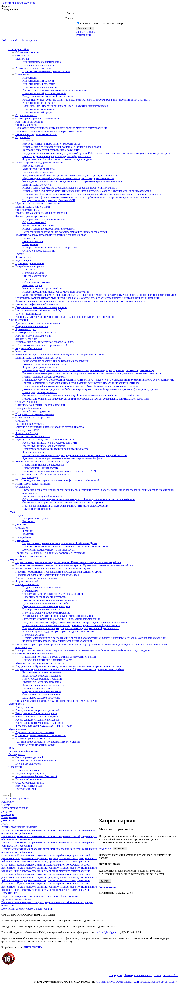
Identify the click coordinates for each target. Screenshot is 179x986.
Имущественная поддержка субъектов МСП (48, 200)
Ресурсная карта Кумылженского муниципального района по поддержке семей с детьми (68, 666)
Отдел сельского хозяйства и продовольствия (42, 474)
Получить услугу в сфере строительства (46, 612)
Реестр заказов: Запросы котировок (36, 713)
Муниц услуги (17, 729)
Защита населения (26, 338)
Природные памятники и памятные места (47, 659)
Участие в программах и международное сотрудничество (49, 426)
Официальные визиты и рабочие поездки (40, 404)
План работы (30, 244)
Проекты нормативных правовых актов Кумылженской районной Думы (65, 546)
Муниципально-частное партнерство (37, 203)
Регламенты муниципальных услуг (36, 577)
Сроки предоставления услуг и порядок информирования (56, 156)
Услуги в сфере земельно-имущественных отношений (47, 741)
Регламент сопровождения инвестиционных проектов (54, 90)
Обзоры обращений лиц (29, 782)
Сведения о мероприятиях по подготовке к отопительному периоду (62, 502)
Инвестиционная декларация (39, 87)
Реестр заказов (24, 707)
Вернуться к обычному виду (18, 2)
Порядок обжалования (28, 779)
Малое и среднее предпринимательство (39, 162)
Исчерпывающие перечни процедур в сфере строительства (57, 615)
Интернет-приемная (27, 769)
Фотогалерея (23, 256)
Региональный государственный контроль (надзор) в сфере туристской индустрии (64, 316)
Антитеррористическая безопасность (37, 332)
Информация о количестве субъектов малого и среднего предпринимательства (69, 187)
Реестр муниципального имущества (43, 445)
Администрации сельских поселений (37, 323)
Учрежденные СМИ (27, 430)
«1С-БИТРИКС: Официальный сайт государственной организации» (137, 981)
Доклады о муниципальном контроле (44, 363)
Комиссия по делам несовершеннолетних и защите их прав (50, 234)
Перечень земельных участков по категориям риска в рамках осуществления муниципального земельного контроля (91, 373)
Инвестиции (22, 74)
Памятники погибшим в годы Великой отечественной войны (59, 656)
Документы (22, 540)
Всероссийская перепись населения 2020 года (42, 461)
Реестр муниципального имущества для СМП (49, 442)
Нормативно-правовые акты (39, 225)
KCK (4, 823)
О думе (19, 515)
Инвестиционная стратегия (38, 83)
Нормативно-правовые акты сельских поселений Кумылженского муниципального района (69, 669)
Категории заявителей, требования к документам (51, 149)
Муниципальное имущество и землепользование (44, 439)
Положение (29, 238)
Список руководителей (29, 757)
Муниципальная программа (39, 168)
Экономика (22, 58)
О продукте (115, 975)
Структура (21, 420)
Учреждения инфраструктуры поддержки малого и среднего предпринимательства (72, 181)
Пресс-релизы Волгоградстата (40, 467)
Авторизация (21, 798)
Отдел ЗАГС (22, 137)
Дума (11, 511)
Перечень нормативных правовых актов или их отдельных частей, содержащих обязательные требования (85, 398)
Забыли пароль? (85, 31)
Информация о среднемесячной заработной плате (45, 341)
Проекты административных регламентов (40, 735)
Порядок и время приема (30, 773)
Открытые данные (26, 401)
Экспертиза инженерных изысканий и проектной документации (61, 618)
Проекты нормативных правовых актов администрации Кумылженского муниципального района (74, 565)
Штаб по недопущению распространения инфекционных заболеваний (57, 480)
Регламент (28, 521)
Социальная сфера (26, 124)
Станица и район (18, 49)
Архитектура (30, 590)
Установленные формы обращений (36, 776)
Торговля (27, 278)
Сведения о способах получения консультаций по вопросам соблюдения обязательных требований (81, 395)
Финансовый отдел (26, 433)
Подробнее (105, 848)
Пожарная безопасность (29, 408)
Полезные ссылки (33, 272)
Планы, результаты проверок (39, 392)
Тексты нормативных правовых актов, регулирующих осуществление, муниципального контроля (80, 382)
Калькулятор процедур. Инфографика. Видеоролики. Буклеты (59, 631)
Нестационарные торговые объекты (43, 288)
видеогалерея (23, 260)
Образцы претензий (34, 222)
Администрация (18, 319)
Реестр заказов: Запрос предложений (37, 710)
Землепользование (33, 452)
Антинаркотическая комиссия (33, 483)
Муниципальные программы (32, 206)
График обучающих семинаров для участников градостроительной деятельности (70, 628)
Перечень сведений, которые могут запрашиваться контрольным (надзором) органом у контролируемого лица (88, 370)
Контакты (21, 351)
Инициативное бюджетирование (42, 61)
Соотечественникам (27, 209)
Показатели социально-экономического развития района (49, 131)
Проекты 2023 (9, 892)
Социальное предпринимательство (36, 134)
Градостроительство (27, 584)
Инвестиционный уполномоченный (44, 93)
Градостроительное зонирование (41, 587)
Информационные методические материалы (48, 228)
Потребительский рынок (30, 266)
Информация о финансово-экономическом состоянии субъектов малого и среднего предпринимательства (85, 197)
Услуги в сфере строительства (33, 738)
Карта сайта (170, 975)
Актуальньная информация (31, 326)
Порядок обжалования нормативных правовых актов (47, 574)
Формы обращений (26, 581)
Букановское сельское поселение (41, 675)
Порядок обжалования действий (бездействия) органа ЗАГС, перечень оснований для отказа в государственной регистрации (97, 153)
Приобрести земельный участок (41, 609)
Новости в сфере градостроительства (44, 596)
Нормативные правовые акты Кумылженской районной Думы (59, 543)
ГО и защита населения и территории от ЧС (41, 345)
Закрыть (6, 6)
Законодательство (33, 165)
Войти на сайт (10, 40)
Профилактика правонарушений (34, 414)
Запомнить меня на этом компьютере (102, 23)
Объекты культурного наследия (34, 653)
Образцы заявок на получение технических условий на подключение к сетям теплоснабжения (78, 499)
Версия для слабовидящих (24, 751)
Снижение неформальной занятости (37, 304)
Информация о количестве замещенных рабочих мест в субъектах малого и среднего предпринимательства (86, 190)
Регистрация (83, 34)
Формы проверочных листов (39, 367)
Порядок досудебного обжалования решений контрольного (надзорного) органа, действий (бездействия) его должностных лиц (98, 379)
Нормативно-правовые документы (43, 464)
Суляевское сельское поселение (41, 694)
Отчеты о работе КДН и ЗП (38, 250)
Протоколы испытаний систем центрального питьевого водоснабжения (65, 505)
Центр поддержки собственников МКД (38, 310)
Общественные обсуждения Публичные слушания (52, 593)
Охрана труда (30, 477)
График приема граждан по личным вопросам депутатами (50, 552)
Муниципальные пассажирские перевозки (40, 662)
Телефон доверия (25, 788)
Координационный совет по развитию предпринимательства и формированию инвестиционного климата (86, 99)
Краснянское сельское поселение (42, 681)
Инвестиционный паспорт (38, 80)
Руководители (16, 754)
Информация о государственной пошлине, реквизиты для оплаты (61, 146)
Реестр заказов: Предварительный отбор (39, 722)
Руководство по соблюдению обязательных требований (55, 360)
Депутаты (21, 524)
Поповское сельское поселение (40, 688)
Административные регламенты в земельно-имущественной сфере (62, 458)
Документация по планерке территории (46, 606)
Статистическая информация (32, 417)
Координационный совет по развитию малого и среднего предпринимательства (70, 175)
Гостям (19, 253)
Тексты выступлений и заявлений (35, 760)
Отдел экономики (26, 115)
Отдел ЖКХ (22, 486)
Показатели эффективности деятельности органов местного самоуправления (61, 127)
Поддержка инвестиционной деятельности (48, 96)
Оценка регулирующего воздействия (37, 118)
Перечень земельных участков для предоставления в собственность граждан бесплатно (74, 455)
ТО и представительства (30, 423)
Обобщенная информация (30, 555)
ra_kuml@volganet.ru (108, 932)
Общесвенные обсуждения (38, 64)
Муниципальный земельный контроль (38, 357)
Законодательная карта (28, 785)
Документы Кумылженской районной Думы (48, 549)
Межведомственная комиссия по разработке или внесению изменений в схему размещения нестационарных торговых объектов (99, 294)
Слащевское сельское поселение (41, 691)
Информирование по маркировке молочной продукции (55, 291)
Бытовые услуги (32, 285)
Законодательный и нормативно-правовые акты (51, 143)
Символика (22, 55)
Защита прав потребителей (31, 216)
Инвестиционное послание (38, 102)
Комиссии (28, 533)
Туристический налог (28, 313)
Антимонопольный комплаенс (33, 68)
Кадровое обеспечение (28, 348)
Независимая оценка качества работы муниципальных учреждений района (60, 354)
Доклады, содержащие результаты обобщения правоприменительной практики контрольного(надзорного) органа (90, 389)
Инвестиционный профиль (38, 112)
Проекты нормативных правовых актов (46, 71)
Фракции (27, 530)
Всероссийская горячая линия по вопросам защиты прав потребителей (64, 231)
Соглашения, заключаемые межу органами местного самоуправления (56, 700)
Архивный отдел (25, 329)
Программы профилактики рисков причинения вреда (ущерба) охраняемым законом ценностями (80, 386)
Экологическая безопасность (32, 436)
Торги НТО (29, 269)
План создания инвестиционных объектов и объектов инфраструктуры (65, 105)
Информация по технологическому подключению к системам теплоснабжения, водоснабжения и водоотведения (82, 650)
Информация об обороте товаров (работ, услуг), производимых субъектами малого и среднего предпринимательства (92, 194)
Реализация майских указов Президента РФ (41, 212)
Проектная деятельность (29, 263)
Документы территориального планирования (49, 600)
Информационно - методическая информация (49, 247)
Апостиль (28, 140)
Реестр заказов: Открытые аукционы (37, 716)
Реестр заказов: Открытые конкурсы (37, 719)
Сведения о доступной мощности (42, 496)
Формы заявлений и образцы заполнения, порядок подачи (57, 159)
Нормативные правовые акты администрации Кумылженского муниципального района (68, 562)
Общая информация (27, 52)
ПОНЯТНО (119, 848)
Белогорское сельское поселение (41, 672)
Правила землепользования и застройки (46, 603)
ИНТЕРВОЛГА (33, 947)
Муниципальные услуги (37, 184)
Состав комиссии (32, 241)
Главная (6, 798)
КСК (11, 747)
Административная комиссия (33, 335)
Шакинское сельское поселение (41, 697)
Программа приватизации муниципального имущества (55, 448)
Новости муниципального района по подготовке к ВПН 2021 (59, 470)
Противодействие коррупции (33, 411)
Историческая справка (35, 518)
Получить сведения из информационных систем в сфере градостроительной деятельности (76, 622)
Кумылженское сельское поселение (43, 685)
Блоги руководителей (28, 763)
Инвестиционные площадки (39, 109)
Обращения (15, 766)
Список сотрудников (34, 275)
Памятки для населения (36, 508)
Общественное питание (36, 282)
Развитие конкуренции (29, 121)
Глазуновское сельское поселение (42, 678)
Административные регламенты (34, 732)
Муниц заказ (16, 703)
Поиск (157, 975)
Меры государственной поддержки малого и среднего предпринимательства (68, 178)
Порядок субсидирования (37, 171)
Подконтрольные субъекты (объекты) (44, 376)
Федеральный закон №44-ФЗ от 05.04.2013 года (43, 725)
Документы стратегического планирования (41, 307)
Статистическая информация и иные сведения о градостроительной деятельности (71, 625)
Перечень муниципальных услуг (35, 744)
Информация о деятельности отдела (43, 219)
